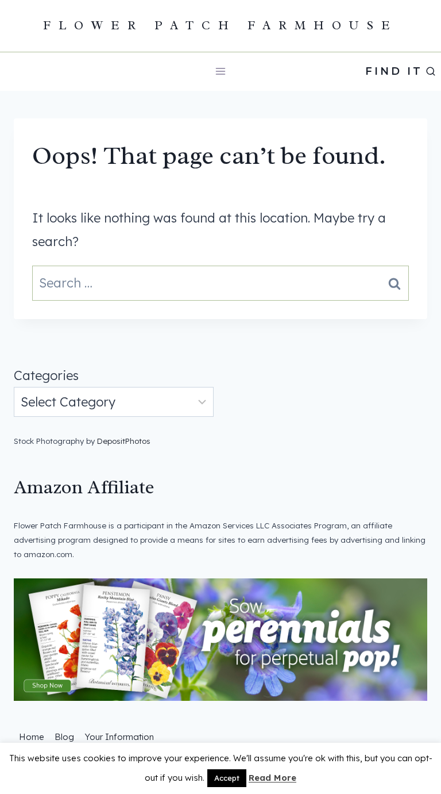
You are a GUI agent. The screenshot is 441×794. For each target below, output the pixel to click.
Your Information (119, 736)
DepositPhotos (123, 441)
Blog (64, 736)
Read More (272, 777)
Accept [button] (226, 778)
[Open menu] (220, 71)
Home (31, 736)
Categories (46, 375)
